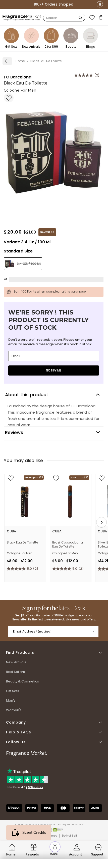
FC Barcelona (17, 77)
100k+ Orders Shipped (53, 4)
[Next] (101, 522)
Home (20, 61)
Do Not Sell (69, 836)
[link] (7, 61)
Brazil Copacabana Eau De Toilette (67, 544)
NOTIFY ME (53, 370)
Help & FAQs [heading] (18, 732)
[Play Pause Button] (100, 4)
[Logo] (22, 17)
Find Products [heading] (20, 652)
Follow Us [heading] (16, 742)
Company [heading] (16, 722)
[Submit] (93, 631)
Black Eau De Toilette (22, 542)
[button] (101, 17)
